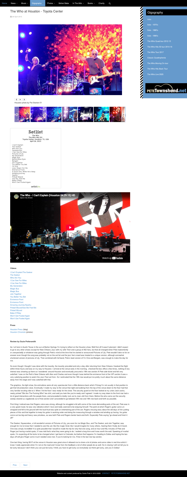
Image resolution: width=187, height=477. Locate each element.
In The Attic (78, 3)
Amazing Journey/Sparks (20, 304)
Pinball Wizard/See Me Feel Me (23, 307)
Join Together (15, 294)
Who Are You (15, 277)
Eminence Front (16, 299)
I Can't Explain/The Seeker (21, 272)
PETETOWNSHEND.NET (120, 473)
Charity (102, 3)
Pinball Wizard (16, 310)
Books (91, 3)
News (13, 3)
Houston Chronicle (18, 332)
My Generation (16, 285)
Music (24, 3)
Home (4, 3)
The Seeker (15, 274)
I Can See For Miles (18, 280)
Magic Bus (14, 288)
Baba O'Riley (15, 313)
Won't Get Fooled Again (20, 315)
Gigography (37, 3)
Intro (149, 19)
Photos (50, 3)
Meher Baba (64, 3)
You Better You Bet (18, 296)
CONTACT (106, 473)
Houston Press (16, 329)
